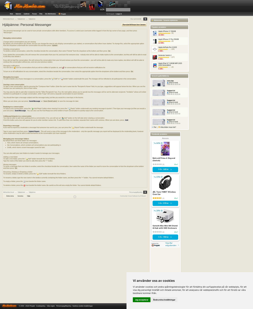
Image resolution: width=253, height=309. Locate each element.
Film (40, 14)
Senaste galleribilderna (160, 76)
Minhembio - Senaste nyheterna (166, 20)
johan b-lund (173, 83)
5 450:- (161, 59)
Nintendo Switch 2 (164, 55)
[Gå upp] (74, 196)
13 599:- (161, 43)
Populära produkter (159, 27)
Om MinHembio (50, 14)
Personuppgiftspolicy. (64, 306)
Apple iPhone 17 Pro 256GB (168, 39)
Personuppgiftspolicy (136, 192)
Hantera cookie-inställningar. (82, 306)
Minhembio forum (8, 192)
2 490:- (161, 51)
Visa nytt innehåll (135, 19)
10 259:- (161, 35)
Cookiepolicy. (41, 306)
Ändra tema (10, 196)
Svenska (20, 196)
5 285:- (161, 69)
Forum (34, 14)
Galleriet (27, 14)
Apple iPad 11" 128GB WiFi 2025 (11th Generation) (170, 64)
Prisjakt (63, 14)
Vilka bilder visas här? (168, 127)
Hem (11, 14)
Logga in (119, 14)
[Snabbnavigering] (145, 19)
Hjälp (28, 196)
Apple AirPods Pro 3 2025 (167, 47)
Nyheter (18, 14)
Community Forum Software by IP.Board (133, 196)
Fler (155, 127)
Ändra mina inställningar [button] (164, 300)
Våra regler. (51, 306)
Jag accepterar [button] (141, 300)
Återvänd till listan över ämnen (134, 25)
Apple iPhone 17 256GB (167, 31)
